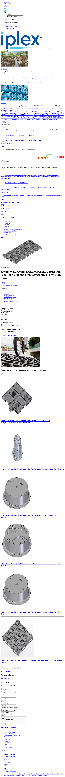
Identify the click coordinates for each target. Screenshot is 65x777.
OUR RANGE (5, 678)
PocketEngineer (10, 28)
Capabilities (4, 50)
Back (2, 237)
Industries (3, 122)
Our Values (7, 762)
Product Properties (5, 285)
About (2, 196)
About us (6, 759)
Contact (3, 211)
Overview (6, 294)
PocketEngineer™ (9, 232)
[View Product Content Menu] (1, 291)
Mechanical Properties (10, 297)
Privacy (6, 765)
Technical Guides (8, 736)
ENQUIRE (13, 335)
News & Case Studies (10, 732)
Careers (6, 764)
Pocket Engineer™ (6, 205)
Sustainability (4, 189)
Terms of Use (22, 774)
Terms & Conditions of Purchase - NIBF (21, 775)
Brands (2, 141)
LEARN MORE (5, 335)
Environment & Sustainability (12, 735)
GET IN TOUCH (5, 671)
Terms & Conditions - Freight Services (41, 774)
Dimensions (14, 285)
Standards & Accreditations (11, 301)
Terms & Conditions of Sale (39, 775)
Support (3, 160)
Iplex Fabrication (8, 733)
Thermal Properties (9, 298)
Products (3, 84)
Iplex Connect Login (11, 26)
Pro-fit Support (8, 747)
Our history (7, 761)
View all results (8, 25)
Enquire (3, 282)
